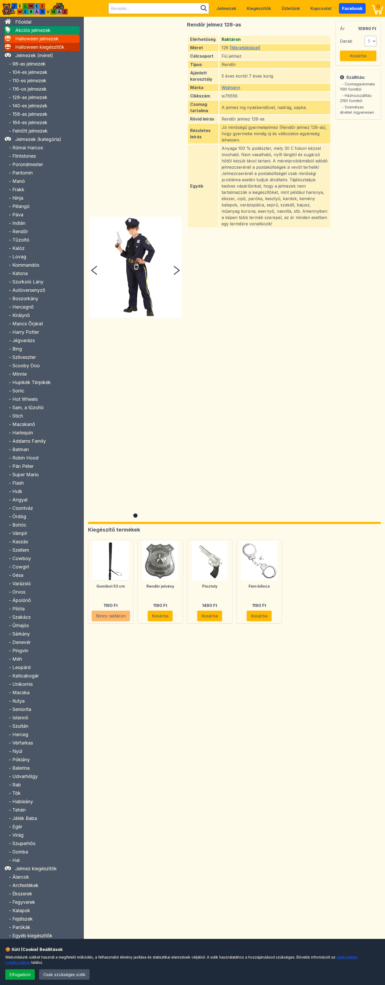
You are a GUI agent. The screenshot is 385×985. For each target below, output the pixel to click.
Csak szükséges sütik (64, 974)
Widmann (231, 87)
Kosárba (358, 55)
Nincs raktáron (111, 616)
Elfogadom (20, 974)
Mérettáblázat (245, 47)
